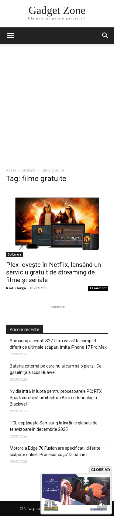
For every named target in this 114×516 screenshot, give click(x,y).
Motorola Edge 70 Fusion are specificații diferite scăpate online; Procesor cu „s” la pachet (55, 451)
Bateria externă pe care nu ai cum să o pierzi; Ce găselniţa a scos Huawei (56, 369)
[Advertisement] (57, 107)
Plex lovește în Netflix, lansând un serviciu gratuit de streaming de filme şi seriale (53, 272)
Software (14, 254)
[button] (105, 35)
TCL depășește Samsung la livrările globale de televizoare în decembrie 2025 (54, 426)
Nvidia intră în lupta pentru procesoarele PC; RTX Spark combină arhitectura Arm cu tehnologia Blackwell (56, 397)
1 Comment (98, 288)
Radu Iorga (16, 288)
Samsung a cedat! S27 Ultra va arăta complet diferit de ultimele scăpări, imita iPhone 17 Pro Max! (59, 344)
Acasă (11, 170)
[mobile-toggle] (10, 35)
